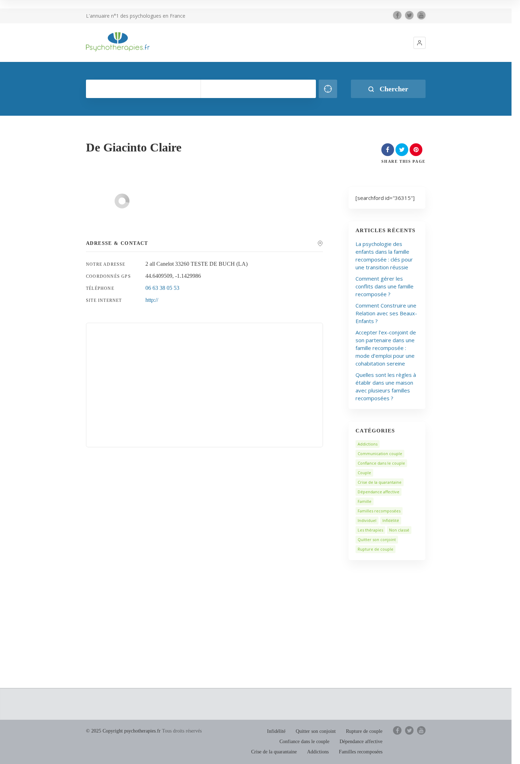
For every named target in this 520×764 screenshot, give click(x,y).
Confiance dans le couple (381, 463)
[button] (420, 43)
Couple (364, 472)
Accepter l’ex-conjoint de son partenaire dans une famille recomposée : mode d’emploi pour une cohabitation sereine (386, 348)
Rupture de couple (375, 549)
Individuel (367, 520)
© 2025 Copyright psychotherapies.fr (123, 731)
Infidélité (390, 520)
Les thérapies (370, 530)
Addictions (367, 444)
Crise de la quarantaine (379, 482)
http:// (151, 300)
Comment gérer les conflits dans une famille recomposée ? (385, 286)
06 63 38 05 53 (162, 288)
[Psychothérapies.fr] (118, 41)
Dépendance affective (378, 491)
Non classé (399, 530)
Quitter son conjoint (377, 539)
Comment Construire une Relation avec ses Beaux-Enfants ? (386, 313)
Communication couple (380, 453)
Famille (364, 501)
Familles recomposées (379, 510)
